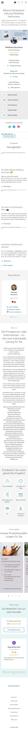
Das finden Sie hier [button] (7, 134)
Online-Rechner (14, 716)
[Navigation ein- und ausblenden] (26, 2)
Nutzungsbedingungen (14, 708)
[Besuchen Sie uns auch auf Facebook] (14, 127)
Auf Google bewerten (14, 630)
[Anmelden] (22, 2)
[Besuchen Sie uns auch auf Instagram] (18, 127)
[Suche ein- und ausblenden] (19, 2)
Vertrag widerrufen (13, 686)
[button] (14, 40)
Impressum (14, 697)
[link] (10, 105)
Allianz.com (14, 719)
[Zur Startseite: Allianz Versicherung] (2, 2)
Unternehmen (14, 712)
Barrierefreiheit (14, 704)
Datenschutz (14, 701)
